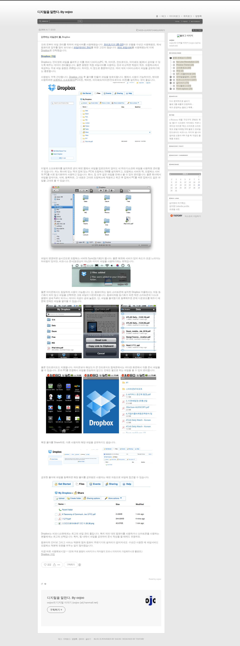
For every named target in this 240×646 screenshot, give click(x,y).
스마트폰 (190, 126)
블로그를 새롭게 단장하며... (181, 104)
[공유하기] (54, 564)
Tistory (140, 639)
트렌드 (177, 139)
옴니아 (198, 132)
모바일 (198, 129)
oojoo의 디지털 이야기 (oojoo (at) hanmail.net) (72, 602)
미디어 (191, 132)
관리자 (81, 639)
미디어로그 (174, 16)
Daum (118, 639)
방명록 (198, 16)
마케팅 (181, 129)
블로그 (191, 129)
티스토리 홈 (176, 215)
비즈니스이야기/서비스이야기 (152, 30)
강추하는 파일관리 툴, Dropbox (55, 37)
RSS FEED (200, 30)
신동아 (178, 135)
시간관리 (181, 123)
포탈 (176, 129)
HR (183, 135)
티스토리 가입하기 (193, 216)
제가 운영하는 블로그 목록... (181, 107)
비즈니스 (183, 132)
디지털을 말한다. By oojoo (55, 12)
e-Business (173, 120)
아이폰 (178, 126)
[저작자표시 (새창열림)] (79, 564)
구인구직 (187, 120)
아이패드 (190, 123)
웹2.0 (174, 123)
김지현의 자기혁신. (177, 203)
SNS (186, 129)
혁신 (184, 126)
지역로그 (66, 639)
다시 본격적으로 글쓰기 (179, 101)
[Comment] (45, 584)
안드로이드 (174, 132)
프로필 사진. (174, 209)
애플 (181, 120)
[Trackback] (42, 584)
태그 (164, 16)
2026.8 (185, 174)
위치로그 (187, 16)
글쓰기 (88, 639)
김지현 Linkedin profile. (179, 206)
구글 (187, 135)
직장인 (195, 135)
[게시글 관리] (59, 564)
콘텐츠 (195, 120)
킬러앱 (172, 135)
